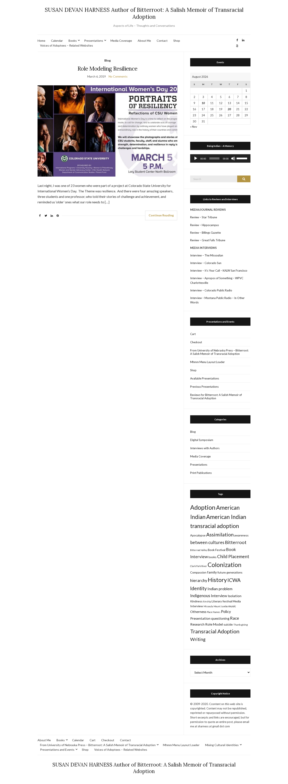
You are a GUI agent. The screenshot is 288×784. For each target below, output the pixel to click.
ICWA (234, 580)
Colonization (224, 564)
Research (197, 624)
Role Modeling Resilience (107, 68)
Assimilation (220, 534)
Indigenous (200, 595)
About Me (144, 40)
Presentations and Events (57, 749)
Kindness (196, 601)
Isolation (234, 596)
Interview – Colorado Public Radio (211, 290)
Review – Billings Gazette (205, 232)
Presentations (93, 40)
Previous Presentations (204, 386)
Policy (226, 611)
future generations (229, 572)
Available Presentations (204, 378)
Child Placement (233, 556)
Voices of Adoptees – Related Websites (66, 45)
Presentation (200, 618)
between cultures (207, 542)
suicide (228, 624)
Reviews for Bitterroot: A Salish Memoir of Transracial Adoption (216, 396)
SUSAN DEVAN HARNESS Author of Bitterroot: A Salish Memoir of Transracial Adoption (144, 13)
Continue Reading (161, 215)
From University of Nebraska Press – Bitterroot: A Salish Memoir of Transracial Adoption (219, 352)
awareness (241, 535)
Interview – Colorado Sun (205, 263)
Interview (219, 595)
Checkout (196, 342)
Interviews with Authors (204, 448)
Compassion (198, 572)
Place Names (213, 612)
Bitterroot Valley (198, 550)
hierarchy (198, 580)
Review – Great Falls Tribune (207, 240)
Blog (107, 60)
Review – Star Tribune (203, 217)
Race (234, 618)
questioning (220, 618)
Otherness (198, 612)
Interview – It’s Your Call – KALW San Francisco (219, 270)
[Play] (196, 158)
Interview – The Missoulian (206, 255)
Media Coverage (121, 40)
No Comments (118, 76)
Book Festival (216, 550)
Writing (197, 639)
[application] (220, 158)
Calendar (57, 40)
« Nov (193, 126)
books (213, 557)
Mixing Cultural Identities (222, 745)
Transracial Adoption (215, 631)
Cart (193, 334)
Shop (176, 40)
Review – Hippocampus (204, 225)
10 (203, 103)
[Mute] (233, 158)
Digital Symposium (201, 440)
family (212, 572)
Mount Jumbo (221, 606)
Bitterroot (235, 542)
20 (229, 109)
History (217, 579)
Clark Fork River (198, 566)
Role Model (214, 624)
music (232, 606)
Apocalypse (198, 535)
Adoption (202, 507)
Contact (162, 40)
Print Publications (201, 472)
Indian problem (219, 588)
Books (73, 40)
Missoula (208, 606)
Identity (198, 588)
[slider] (242, 158)
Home (41, 40)
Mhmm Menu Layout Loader (207, 362)
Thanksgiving (240, 624)
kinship (207, 601)
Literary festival (222, 601)
